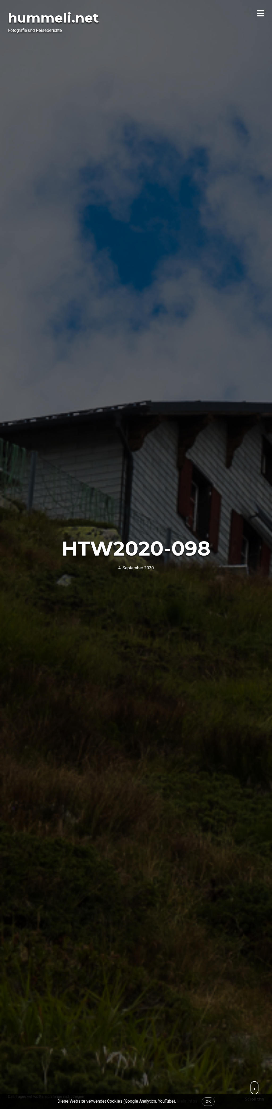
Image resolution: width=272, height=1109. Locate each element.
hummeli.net (53, 18)
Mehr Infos (187, 1101)
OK (208, 1101)
